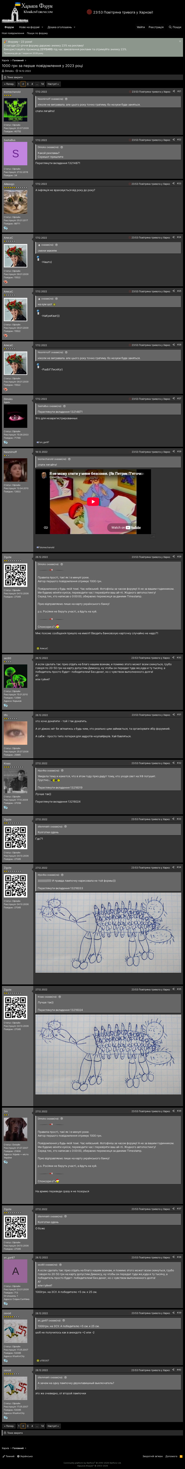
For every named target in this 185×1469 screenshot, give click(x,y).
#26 (179, 344)
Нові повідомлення (13, 33)
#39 (179, 1312)
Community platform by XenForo (92, 1463)
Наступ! (52, 83)
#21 (179, 91)
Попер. (10, 83)
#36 (179, 1110)
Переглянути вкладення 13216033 (60, 888)
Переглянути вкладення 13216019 (60, 787)
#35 (179, 989)
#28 (179, 451)
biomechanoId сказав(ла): (52, 459)
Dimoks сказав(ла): (48, 147)
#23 (179, 183)
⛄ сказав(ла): (46, 244)
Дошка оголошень (60, 27)
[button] (42, 27)
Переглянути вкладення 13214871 (57, 163)
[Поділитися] (173, 91)
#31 (179, 714)
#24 (179, 237)
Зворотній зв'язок (153, 1456)
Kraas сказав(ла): (47, 996)
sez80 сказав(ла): (48, 1264)
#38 (179, 1257)
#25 (179, 291)
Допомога (171, 1456)
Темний (9, 1456)
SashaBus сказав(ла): (50, 406)
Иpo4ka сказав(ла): (49, 770)
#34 (179, 867)
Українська (26, 1456)
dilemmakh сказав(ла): (50, 826)
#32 (179, 763)
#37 (179, 1208)
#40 (179, 1369)
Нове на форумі (29, 27)
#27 (179, 398)
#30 (179, 657)
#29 (179, 556)
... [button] (37, 83)
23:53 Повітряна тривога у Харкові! (123, 12)
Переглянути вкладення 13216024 (58, 801)
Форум (9, 27)
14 (42, 83)
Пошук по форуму (37, 33)
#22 (179, 139)
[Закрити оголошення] (179, 42)
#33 (179, 819)
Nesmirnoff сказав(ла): (51, 98)
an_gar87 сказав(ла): (49, 1320)
